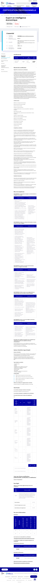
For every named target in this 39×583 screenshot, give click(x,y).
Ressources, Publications (28, 6)
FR (28, 26)
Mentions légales (30, 580)
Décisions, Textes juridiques (34, 6)
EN (29, 26)
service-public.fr (26, 576)
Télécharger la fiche (10, 26)
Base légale (16, 483)
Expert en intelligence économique (26, 36)
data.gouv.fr (31, 576)
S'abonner (4, 569)
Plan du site (13, 580)
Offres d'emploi (10, 578)
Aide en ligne (17, 26)
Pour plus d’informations (19, 512)
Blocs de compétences (19, 191)
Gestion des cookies (9, 580)
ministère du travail (13, 576)
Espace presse (14, 578)
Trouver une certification (6, 15)
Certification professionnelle (9, 6)
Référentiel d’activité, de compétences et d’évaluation (22, 563)
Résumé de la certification (20, 67)
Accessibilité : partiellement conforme (20, 580)
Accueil (2, 15)
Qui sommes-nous (3, 6)
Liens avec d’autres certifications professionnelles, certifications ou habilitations (25, 477)
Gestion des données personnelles (26, 578)
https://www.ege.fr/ (34, 61)
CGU (26, 580)
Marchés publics (19, 578)
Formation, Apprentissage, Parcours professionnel (19, 6)
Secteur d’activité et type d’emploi (22, 350)
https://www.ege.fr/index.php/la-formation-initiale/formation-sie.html (24, 538)
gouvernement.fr (7, 576)
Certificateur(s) (17, 54)
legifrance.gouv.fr (20, 576)
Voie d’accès (17, 387)
